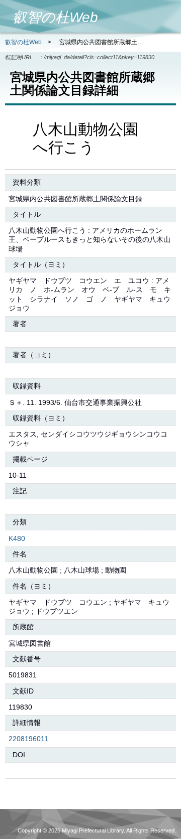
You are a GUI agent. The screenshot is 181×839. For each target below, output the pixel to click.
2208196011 (28, 739)
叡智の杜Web (23, 42)
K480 (17, 538)
